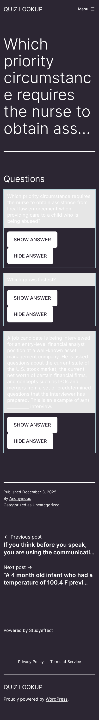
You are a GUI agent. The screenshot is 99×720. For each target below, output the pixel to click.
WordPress (57, 699)
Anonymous (20, 498)
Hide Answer (30, 256)
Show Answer (32, 239)
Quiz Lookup (23, 9)
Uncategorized (46, 504)
